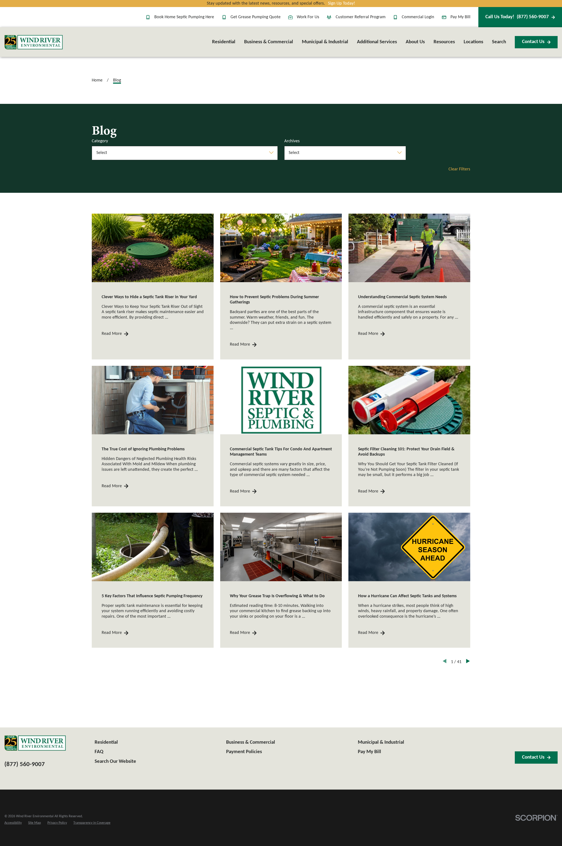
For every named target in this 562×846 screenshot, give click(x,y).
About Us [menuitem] (415, 42)
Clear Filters (459, 169)
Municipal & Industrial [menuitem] (325, 42)
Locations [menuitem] (473, 42)
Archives (292, 141)
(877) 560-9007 (517, 17)
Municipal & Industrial (381, 742)
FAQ (99, 751)
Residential (106, 742)
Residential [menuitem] (223, 42)
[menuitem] (13, 823)
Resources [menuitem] (444, 42)
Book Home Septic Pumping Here (184, 17)
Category (100, 141)
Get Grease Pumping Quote (256, 17)
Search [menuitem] (499, 42)
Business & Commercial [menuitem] (268, 42)
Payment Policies (244, 751)
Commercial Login (418, 17)
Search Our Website (115, 761)
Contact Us (533, 41)
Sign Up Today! (341, 3)
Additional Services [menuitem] (377, 42)
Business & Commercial (250, 742)
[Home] (33, 42)
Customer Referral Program (360, 17)
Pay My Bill (460, 17)
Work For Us (308, 17)
